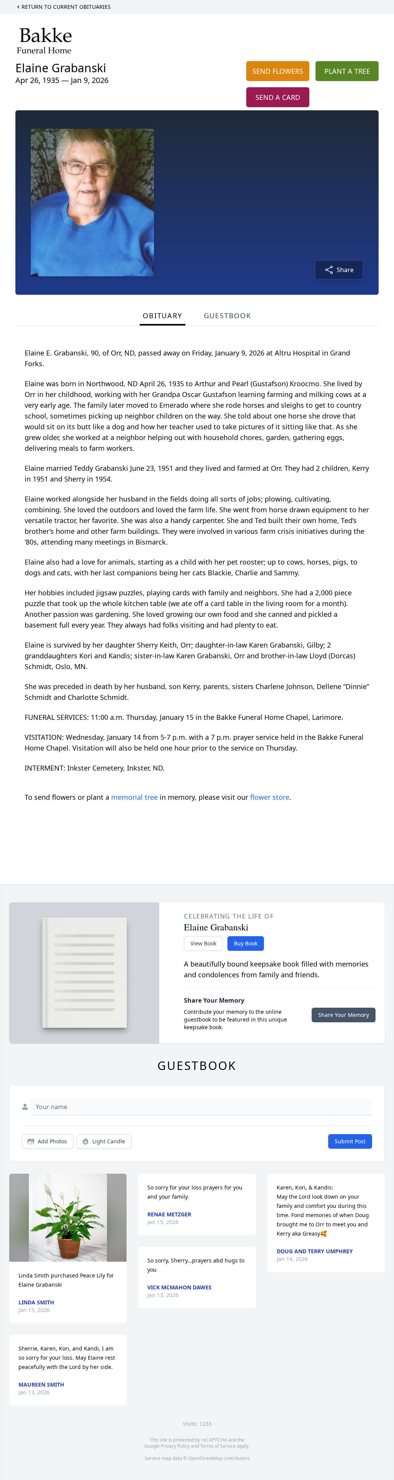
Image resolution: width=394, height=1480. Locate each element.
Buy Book (245, 943)
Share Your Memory (343, 1014)
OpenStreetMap (205, 1458)
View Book (203, 943)
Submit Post (350, 1141)
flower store (269, 797)
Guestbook (227, 315)
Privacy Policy (175, 1446)
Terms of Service (218, 1446)
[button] (68, 1218)
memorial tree (134, 797)
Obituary (162, 315)
